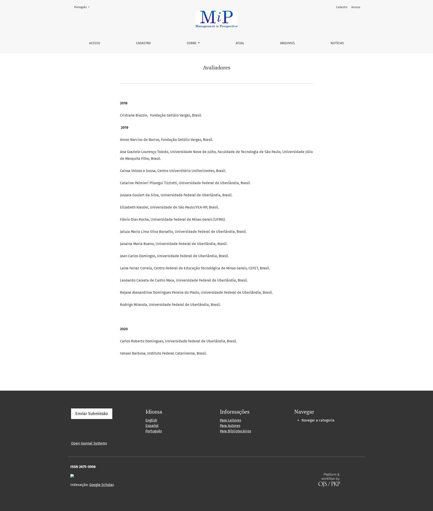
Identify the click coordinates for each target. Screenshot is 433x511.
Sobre (192, 43)
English (151, 420)
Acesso (94, 43)
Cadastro (143, 43)
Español (152, 426)
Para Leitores (230, 420)
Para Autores (230, 426)
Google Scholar (101, 485)
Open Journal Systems (89, 443)
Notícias (337, 43)
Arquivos (287, 43)
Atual (240, 43)
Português (83, 7)
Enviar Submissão (91, 413)
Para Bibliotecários (235, 431)
